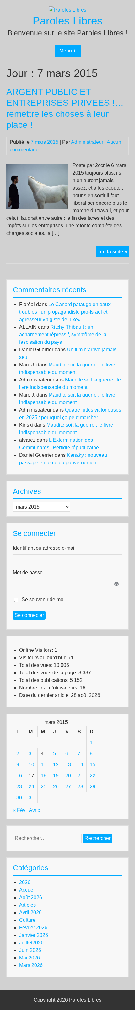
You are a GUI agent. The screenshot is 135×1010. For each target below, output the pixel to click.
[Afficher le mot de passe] (116, 583)
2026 (24, 882)
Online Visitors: (36, 650)
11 (43, 764)
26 (56, 786)
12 (56, 764)
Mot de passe (28, 572)
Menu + (67, 50)
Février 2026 (33, 927)
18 (43, 775)
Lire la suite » (113, 253)
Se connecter (29, 615)
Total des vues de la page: (48, 672)
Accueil (27, 890)
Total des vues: (36, 665)
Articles (27, 905)
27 (68, 786)
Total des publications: (44, 680)
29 (92, 786)
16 (19, 775)
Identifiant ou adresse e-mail (44, 548)
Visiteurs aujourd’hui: (43, 657)
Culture (27, 920)
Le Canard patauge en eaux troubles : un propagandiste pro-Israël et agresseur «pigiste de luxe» (65, 312)
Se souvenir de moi (43, 599)
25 (43, 786)
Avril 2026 (30, 912)
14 (80, 764)
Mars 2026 (31, 965)
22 (92, 775)
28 (80, 786)
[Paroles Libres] (67, 10)
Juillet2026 (31, 942)
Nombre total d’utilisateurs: (49, 687)
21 (80, 775)
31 (31, 797)
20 (68, 775)
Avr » (34, 810)
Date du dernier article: (45, 695)
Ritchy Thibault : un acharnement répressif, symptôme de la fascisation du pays (62, 334)
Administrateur (87, 142)
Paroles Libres (68, 20)
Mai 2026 (29, 957)
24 (31, 786)
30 (19, 797)
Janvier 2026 (33, 935)
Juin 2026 (30, 950)
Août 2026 (30, 897)
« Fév (19, 810)
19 (56, 775)
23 (19, 786)
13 (68, 764)
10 (31, 764)
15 (92, 764)
